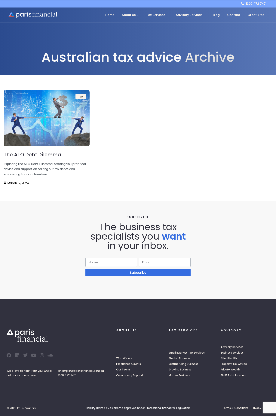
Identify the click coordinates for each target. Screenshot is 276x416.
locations (23, 375)
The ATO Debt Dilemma (32, 154)
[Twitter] (25, 355)
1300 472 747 (67, 375)
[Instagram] (42, 355)
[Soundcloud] (50, 355)
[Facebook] (9, 355)
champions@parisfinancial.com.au (81, 371)
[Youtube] (33, 355)
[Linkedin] (17, 355)
